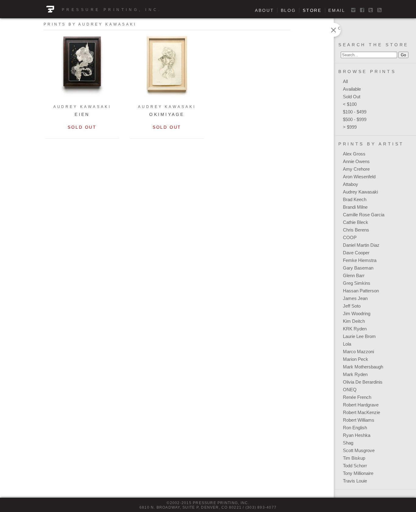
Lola (347, 344)
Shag (348, 442)
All (345, 81)
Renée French (357, 397)
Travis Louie (355, 480)
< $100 (350, 104)
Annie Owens (356, 161)
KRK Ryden (355, 328)
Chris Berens (356, 229)
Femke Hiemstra (359, 260)
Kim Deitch (354, 321)
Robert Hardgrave (361, 404)
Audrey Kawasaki (360, 191)
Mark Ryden (355, 374)
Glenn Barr (354, 275)
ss (81, 10)
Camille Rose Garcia (363, 214)
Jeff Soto (352, 305)
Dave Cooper (356, 252)
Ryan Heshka (356, 435)
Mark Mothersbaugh (363, 366)
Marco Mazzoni (358, 351)
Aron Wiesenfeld (359, 176)
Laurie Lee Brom (359, 336)
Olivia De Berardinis (363, 382)
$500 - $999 (354, 119)
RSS (379, 10)
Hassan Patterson (361, 290)
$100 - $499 (354, 111)
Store (312, 10)
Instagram (353, 10)
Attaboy (350, 184)
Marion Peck (355, 359)
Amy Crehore (356, 169)
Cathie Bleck (355, 222)
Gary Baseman (358, 267)
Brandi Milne (355, 207)
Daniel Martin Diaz (361, 245)
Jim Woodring (356, 313)
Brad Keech (354, 199)
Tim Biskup (354, 458)
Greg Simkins (356, 283)
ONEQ (350, 389)
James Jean (355, 298)
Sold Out (351, 96)
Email (336, 10)
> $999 (350, 127)
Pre (69, 10)
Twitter (370, 10)
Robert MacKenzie (361, 412)
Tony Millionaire (358, 473)
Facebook (362, 10)
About (264, 10)
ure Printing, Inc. (124, 10)
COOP (350, 237)
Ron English (355, 427)
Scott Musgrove (359, 450)
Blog (288, 10)
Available (352, 89)
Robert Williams (358, 420)
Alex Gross (354, 153)
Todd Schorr (355, 465)
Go (403, 55)
